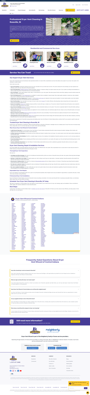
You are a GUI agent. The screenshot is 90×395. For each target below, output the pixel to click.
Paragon (32, 238)
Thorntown (43, 226)
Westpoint (43, 238)
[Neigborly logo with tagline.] (52, 330)
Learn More (15, 66)
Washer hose (31, 115)
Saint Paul (43, 206)
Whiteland (43, 239)
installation (14, 28)
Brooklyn (13, 220)
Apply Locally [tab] (78, 4)
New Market (33, 229)
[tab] (4, 10)
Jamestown (24, 236)
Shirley (42, 212)
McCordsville (33, 211)
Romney (32, 248)
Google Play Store (62, 348)
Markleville (33, 206)
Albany (13, 205)
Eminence (13, 248)
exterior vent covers (40, 98)
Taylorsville (43, 225)
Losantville (33, 203)
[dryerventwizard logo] (19, 358)
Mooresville (33, 219)
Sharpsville (43, 209)
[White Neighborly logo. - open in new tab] (3, 0)
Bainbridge (14, 213)
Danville (13, 239)
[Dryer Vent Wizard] (5, 4)
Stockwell (43, 219)
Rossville (33, 249)
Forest (23, 209)
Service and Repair (51, 62)
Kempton (23, 238)
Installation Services (68, 62)
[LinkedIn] (18, 371)
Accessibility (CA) (56, 387)
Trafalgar (42, 228)
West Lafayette (43, 235)
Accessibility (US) (48, 387)
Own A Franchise (52, 368)
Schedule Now (15, 40)
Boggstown (14, 219)
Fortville (23, 210)
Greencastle (24, 222)
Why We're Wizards (53, 359)
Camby (13, 223)
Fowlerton (23, 212)
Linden (23, 248)
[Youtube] (20, 371)
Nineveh (32, 233)
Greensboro (24, 224)
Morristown (33, 221)
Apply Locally (51, 365)
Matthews (33, 208)
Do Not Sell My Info (64, 387)
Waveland (43, 233)
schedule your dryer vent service (38, 188)
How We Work (51, 361)
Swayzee (42, 223)
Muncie (32, 224)
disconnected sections (40, 161)
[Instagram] (13, 371)
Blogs (67, 359)
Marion (32, 205)
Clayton (13, 229)
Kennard (23, 239)
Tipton (42, 227)
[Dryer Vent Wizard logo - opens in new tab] (35, 330)
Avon (13, 212)
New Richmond (34, 231)
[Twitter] (15, 371)
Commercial (33, 361)
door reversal (24, 109)
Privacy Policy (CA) (40, 387)
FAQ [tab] (73, 4)
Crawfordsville (14, 237)
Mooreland (33, 218)
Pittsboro (33, 240)
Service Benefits (69, 361)
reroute (43, 101)
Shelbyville (43, 210)
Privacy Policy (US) (32, 387)
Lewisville (23, 247)
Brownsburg (14, 221)
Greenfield (23, 223)
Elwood (13, 247)
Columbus (14, 235)
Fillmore (23, 205)
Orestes (32, 237)
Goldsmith (23, 220)
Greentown (24, 225)
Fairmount (23, 203)
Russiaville (43, 205)
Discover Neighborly (32, 348)
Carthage (13, 225)
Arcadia (13, 209)
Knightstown (24, 241)
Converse (13, 236)
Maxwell (32, 209)
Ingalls (23, 235)
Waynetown (43, 234)
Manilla (32, 204)
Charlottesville (14, 226)
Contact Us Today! (75, 321)
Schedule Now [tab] (71, 10)
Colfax (13, 234)
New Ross (33, 232)
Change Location (14, 6)
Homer (23, 232)
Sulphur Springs (44, 221)
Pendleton (33, 239)
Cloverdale (14, 232)
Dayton (13, 241)
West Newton (43, 236)
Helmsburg (24, 230)
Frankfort (23, 213)
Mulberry (33, 223)
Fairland (13, 249)
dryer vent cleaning (37, 27)
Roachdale (33, 247)
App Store (52, 348)
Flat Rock (23, 208)
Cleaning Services (34, 62)
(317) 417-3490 (15, 362)
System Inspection (17, 62)
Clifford (13, 231)
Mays (32, 210)
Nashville (33, 225)
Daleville (13, 238)
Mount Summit (34, 222)
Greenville (23, 226)
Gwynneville (24, 228)
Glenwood (23, 219)
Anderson (13, 208)
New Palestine (33, 230)
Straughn (42, 220)
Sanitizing (24, 106)
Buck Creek (14, 222)
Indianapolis (24, 234)
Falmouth (23, 204)
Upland (42, 230)
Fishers (23, 207)
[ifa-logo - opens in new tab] (12, 374)
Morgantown (33, 220)
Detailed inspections (25, 89)
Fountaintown (24, 211)
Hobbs (23, 231)
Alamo (13, 204)
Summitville (43, 222)
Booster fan (23, 104)
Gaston (23, 218)
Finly (22, 206)
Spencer (42, 213)
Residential (33, 359)
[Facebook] (10, 371)
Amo (13, 207)
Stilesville (43, 218)
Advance (13, 203)
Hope (22, 233)
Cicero (13, 227)
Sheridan (42, 211)
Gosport (23, 221)
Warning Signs (69, 363)
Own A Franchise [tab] (85, 4)
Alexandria (14, 206)
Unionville (43, 229)
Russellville (43, 204)
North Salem (33, 235)
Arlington (13, 210)
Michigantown (34, 212)
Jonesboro (24, 237)
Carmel (13, 224)
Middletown (33, 213)
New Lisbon (33, 228)
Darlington (14, 240)
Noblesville (33, 234)
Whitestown (43, 240)
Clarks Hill (14, 228)
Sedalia (42, 207)
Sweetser (42, 224)
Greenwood (24, 227)
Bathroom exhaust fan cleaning (30, 112)
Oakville (32, 236)
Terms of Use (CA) (24, 387)
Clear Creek (14, 230)
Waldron (42, 232)
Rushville (42, 203)
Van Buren (43, 231)
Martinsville (33, 207)
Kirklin (23, 240)
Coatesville (14, 233)
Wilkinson (43, 241)
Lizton (23, 249)
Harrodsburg (24, 229)
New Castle (33, 227)
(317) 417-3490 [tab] (83, 10)
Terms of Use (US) (16, 387)
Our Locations (69, 365)
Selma (42, 208)
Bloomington (14, 218)
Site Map (68, 368)
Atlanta (13, 211)
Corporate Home (69, 370)
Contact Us (51, 363)
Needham (33, 226)
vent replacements (26, 95)
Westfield (42, 237)
